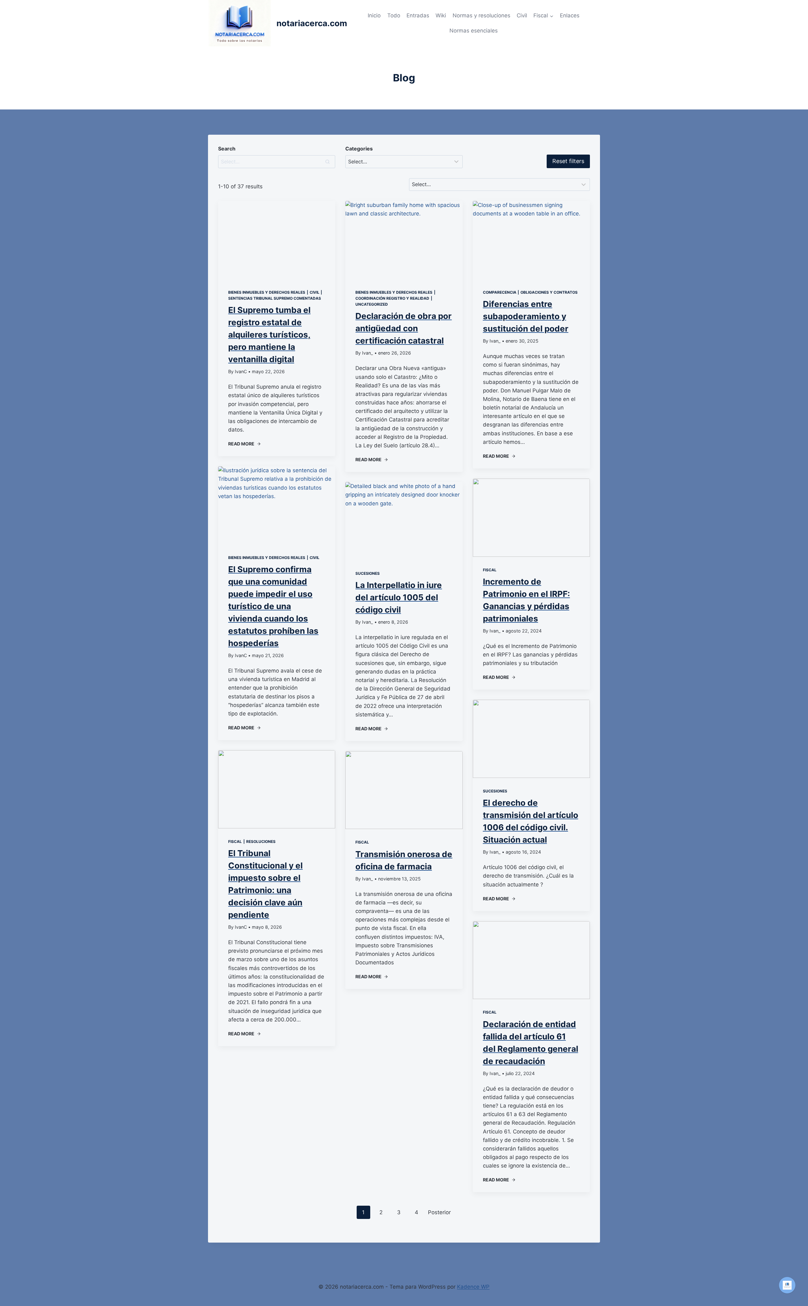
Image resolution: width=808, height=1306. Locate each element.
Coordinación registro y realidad (392, 298)
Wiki (441, 15)
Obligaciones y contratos (549, 292)
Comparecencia (499, 292)
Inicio (374, 15)
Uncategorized (371, 304)
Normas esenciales (473, 30)
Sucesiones (367, 573)
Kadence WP (473, 1287)
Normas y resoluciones (481, 15)
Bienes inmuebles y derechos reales (266, 292)
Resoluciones (261, 841)
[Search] (327, 161)
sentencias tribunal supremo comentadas (274, 298)
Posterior (439, 1212)
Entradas (418, 15)
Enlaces (569, 15)
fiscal (235, 841)
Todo (393, 15)
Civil (522, 15)
